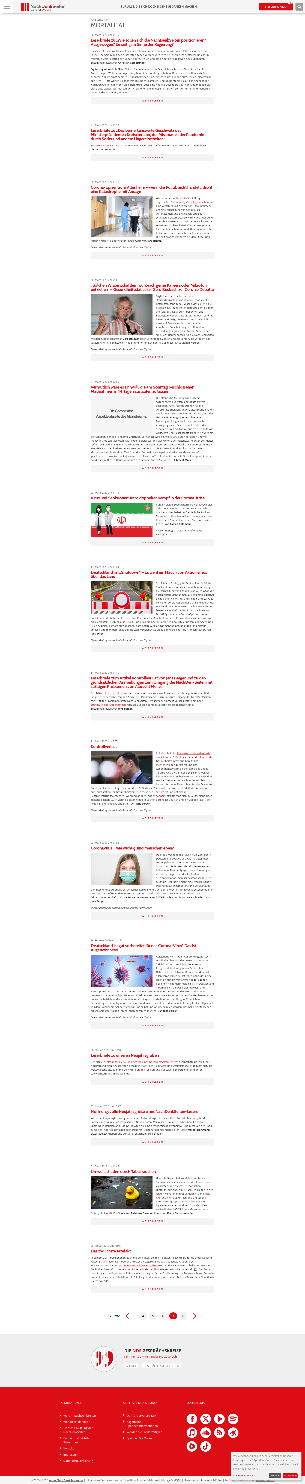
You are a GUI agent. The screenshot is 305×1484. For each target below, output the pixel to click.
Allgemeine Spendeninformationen (142, 1424)
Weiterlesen (152, 100)
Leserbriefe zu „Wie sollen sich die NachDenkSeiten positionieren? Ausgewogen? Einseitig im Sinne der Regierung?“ (148, 42)
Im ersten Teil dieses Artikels (141, 1265)
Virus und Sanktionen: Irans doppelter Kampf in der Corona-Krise (148, 497)
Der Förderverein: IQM (141, 1416)
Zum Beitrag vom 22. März (106, 145)
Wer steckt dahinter (76, 1422)
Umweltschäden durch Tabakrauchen (123, 1171)
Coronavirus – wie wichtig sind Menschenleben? (132, 848)
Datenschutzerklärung (78, 1461)
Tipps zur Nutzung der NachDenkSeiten (78, 1430)
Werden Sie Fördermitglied (144, 1432)
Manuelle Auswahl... (244, 1475)
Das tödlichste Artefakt (111, 1251)
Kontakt (68, 1448)
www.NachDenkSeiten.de (66, 1480)
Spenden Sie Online (139, 1438)
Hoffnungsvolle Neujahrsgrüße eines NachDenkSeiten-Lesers (141, 1062)
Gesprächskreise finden (161, 1366)
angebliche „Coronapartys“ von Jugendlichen (182, 202)
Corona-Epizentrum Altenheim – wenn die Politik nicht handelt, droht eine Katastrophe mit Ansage (151, 189)
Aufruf (131, 1366)
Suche (299, 7)
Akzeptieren (290, 1475)
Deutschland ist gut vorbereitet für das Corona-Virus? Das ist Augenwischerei (143, 947)
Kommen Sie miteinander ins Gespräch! (151, 1357)
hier (207, 1193)
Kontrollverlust (113, 693)
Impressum (71, 1455)
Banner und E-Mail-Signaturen (76, 1440)
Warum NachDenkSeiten (79, 1416)
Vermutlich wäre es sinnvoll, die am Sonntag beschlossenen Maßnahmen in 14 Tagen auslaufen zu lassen (142, 389)
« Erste (115, 1316)
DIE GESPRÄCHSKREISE (152, 1350)
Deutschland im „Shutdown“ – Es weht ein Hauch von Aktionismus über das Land (149, 574)
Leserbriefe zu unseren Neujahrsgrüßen (125, 1055)
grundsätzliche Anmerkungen (108, 704)
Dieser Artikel (99, 51)
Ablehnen (275, 1475)
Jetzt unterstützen (279, 5)
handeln (161, 796)
